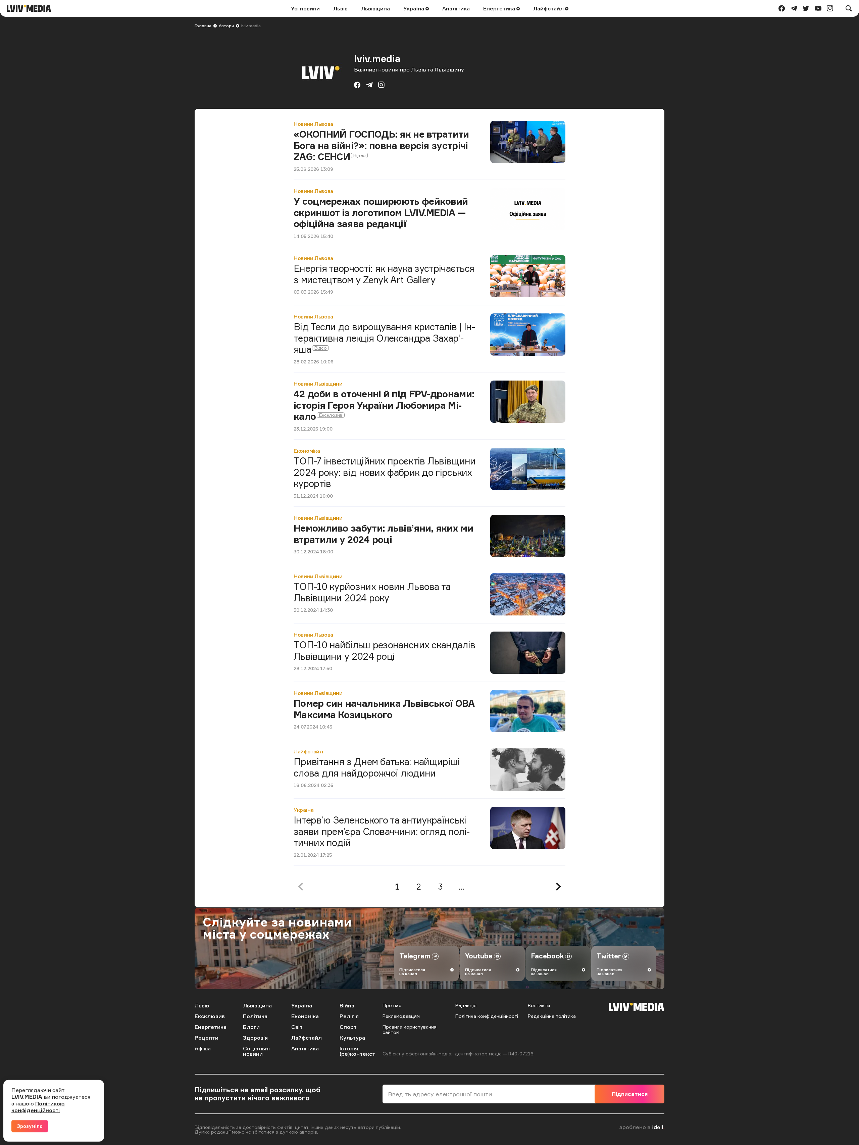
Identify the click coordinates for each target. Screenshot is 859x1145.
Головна (203, 25)
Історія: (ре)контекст (357, 1051)
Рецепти (206, 1037)
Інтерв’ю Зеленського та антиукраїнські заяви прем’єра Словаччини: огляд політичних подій (382, 831)
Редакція (465, 1005)
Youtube (479, 956)
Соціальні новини (256, 1051)
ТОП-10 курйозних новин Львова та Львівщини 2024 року (372, 592)
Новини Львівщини (318, 383)
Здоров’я (255, 1037)
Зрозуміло (30, 1126)
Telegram (415, 956)
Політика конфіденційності (486, 1016)
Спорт (348, 1027)
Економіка (307, 450)
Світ (297, 1027)
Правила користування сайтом (410, 1029)
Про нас (392, 1005)
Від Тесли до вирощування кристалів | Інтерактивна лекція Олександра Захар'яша (384, 338)
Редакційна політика (552, 1016)
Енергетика (499, 8)
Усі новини (305, 8)
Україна (414, 8)
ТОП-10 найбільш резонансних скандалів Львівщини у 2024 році (384, 650)
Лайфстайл (549, 8)
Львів (340, 8)
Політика (255, 1016)
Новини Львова (313, 123)
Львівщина (375, 8)
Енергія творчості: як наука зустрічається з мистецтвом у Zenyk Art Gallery (384, 274)
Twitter (609, 956)
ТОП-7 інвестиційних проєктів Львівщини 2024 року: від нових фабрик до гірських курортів (384, 472)
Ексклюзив (210, 1016)
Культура (352, 1037)
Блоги (251, 1027)
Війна (347, 1005)
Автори (226, 25)
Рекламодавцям (401, 1016)
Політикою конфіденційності (38, 1106)
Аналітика (456, 8)
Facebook (547, 956)
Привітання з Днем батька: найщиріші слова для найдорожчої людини (377, 767)
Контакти (539, 1005)
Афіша (203, 1048)
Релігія (349, 1016)
